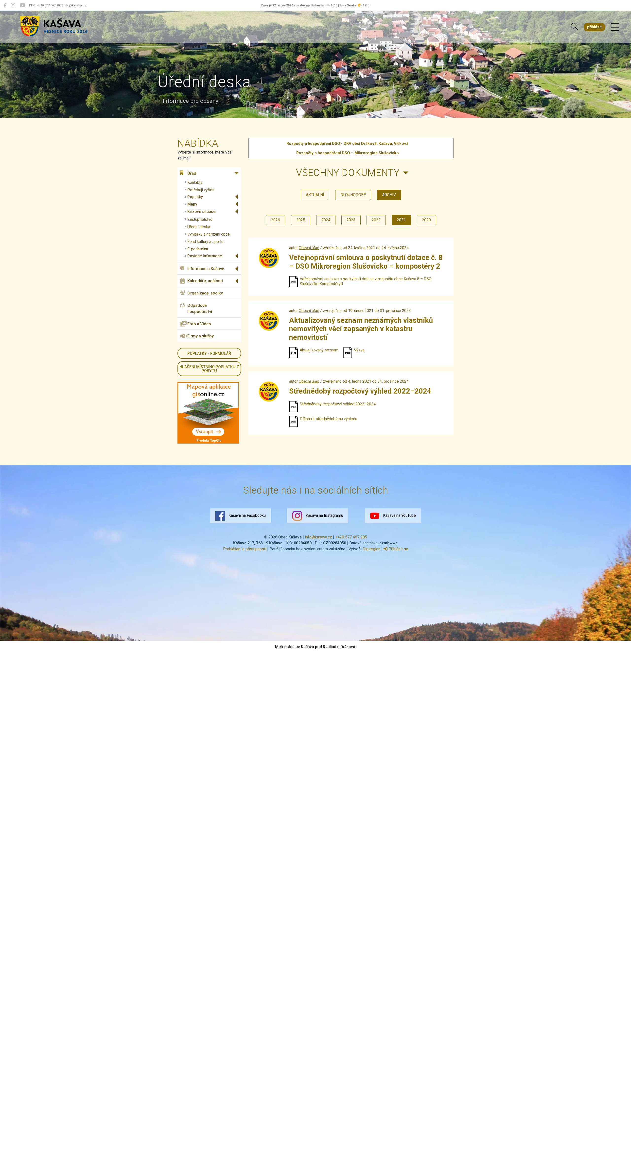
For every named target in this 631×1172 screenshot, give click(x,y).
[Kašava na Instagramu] (13, 5)
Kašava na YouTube (399, 515)
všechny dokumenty (348, 172)
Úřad (191, 173)
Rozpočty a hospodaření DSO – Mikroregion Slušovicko (347, 153)
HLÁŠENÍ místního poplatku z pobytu (209, 368)
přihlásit (594, 27)
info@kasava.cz (318, 537)
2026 (275, 220)
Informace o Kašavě (205, 268)
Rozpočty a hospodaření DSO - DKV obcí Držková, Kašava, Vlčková (347, 143)
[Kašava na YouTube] (22, 5)
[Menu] (615, 27)
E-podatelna (197, 249)
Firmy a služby (200, 335)
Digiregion (371, 549)
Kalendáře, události (205, 280)
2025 (300, 220)
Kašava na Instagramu (324, 515)
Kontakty (194, 182)
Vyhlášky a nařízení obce (208, 234)
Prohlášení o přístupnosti (244, 549)
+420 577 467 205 (351, 537)
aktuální (315, 194)
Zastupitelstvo (199, 219)
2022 (376, 220)
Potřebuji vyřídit (200, 190)
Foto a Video (199, 323)
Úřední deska (198, 226)
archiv (389, 194)
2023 (351, 220)
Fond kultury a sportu (205, 241)
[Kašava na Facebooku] (5, 5)
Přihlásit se (397, 549)
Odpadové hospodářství (199, 308)
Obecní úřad (309, 247)
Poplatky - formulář (209, 353)
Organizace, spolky (205, 293)
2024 (325, 220)
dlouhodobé (353, 194)
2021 (401, 220)
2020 (426, 220)
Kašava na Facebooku (247, 515)
